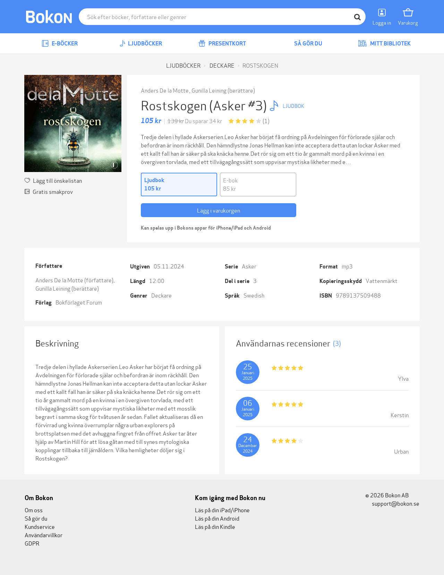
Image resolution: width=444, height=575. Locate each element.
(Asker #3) (239, 104)
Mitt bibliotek (390, 43)
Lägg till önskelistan (57, 180)
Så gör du (307, 43)
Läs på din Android (217, 518)
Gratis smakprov (53, 191)
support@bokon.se (395, 503)
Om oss (34, 510)
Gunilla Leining (209, 90)
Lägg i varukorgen (218, 210)
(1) (266, 121)
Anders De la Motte (165, 90)
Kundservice (40, 526)
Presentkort (226, 43)
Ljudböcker (144, 43)
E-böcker (64, 43)
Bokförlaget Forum (79, 302)
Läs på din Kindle (215, 526)
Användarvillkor (43, 535)
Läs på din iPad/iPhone (222, 510)
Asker (249, 266)
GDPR (32, 543)
